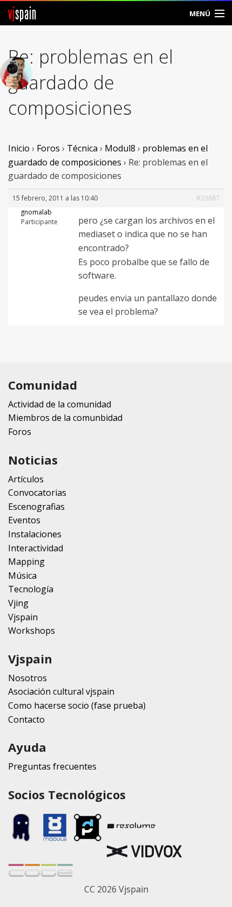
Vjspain (23, 617)
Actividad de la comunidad (59, 404)
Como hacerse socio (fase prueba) (77, 705)
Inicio (19, 148)
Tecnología (30, 589)
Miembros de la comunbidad (65, 418)
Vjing (18, 603)
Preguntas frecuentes (52, 766)
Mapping (26, 561)
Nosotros (27, 678)
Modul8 (120, 148)
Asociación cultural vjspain (61, 691)
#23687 (208, 198)
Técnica (82, 148)
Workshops (31, 630)
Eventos (24, 520)
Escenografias (36, 507)
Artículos (26, 479)
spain (22, 13)
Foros (48, 148)
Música (22, 575)
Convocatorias (37, 492)
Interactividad (35, 548)
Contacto (26, 719)
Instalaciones (35, 534)
